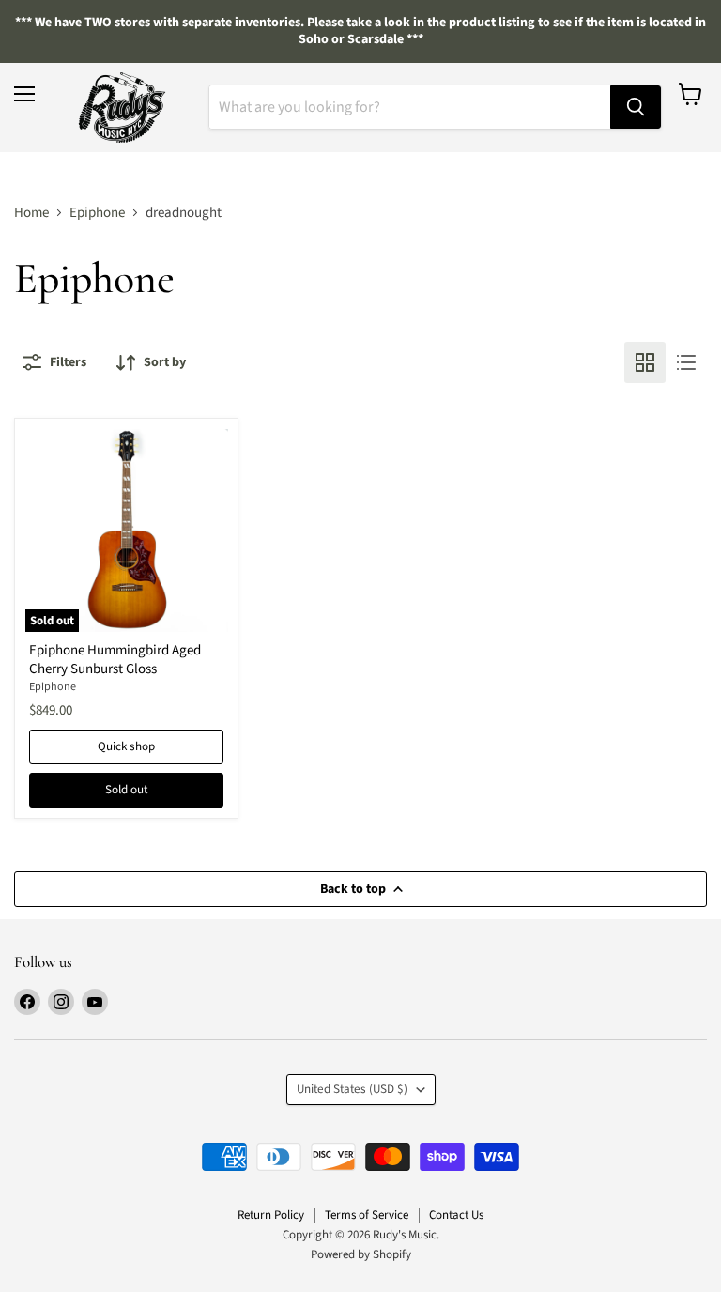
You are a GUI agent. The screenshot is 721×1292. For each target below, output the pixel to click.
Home (31, 213)
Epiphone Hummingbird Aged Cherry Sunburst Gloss (115, 659)
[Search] (635, 107)
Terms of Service (366, 1215)
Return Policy (271, 1215)
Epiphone (97, 213)
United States (352, 1089)
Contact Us (456, 1215)
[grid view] (645, 362)
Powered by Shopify (361, 1254)
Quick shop (126, 746)
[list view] (686, 362)
